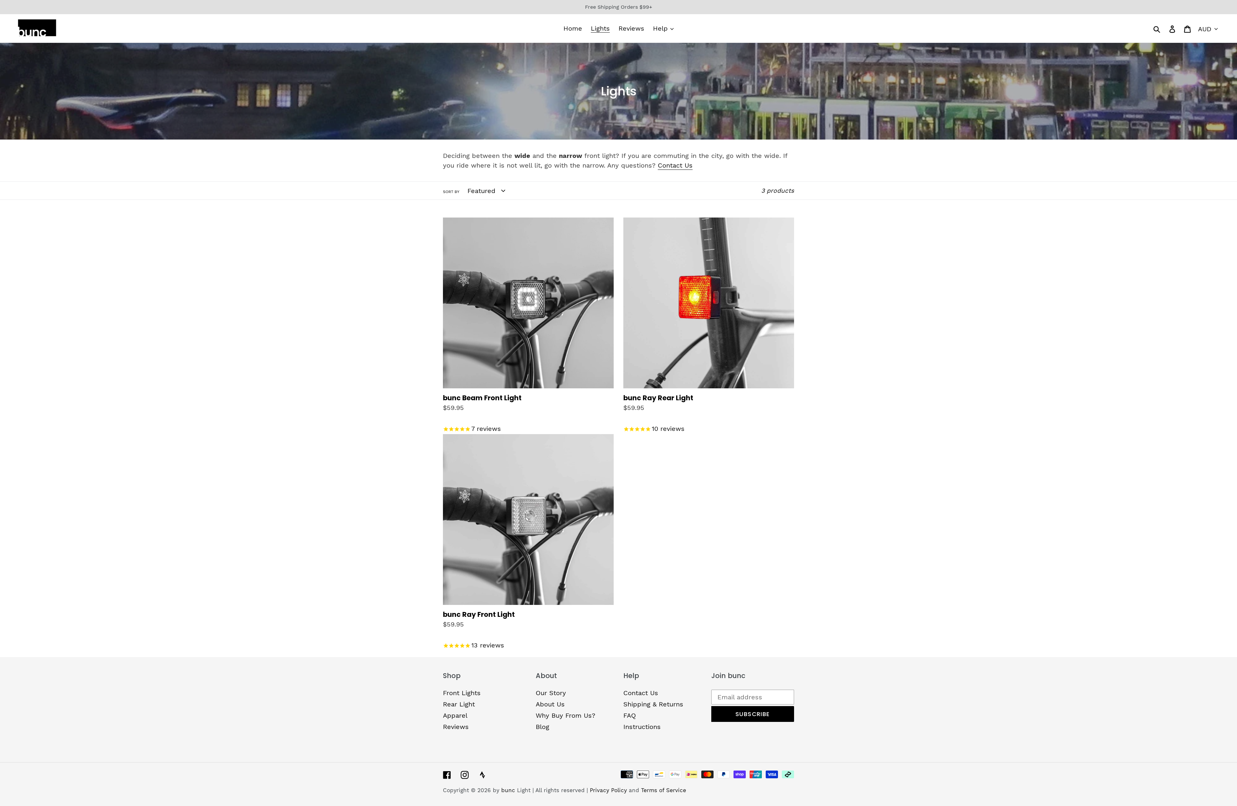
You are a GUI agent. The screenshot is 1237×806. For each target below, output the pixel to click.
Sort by (451, 191)
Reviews (456, 727)
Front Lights (462, 693)
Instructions (642, 727)
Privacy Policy (608, 790)
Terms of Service (663, 790)
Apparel (455, 715)
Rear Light (459, 704)
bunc (508, 790)
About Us (550, 704)
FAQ (629, 715)
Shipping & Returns (653, 704)
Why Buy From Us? (565, 715)
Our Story (551, 693)
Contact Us (675, 165)
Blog (542, 727)
